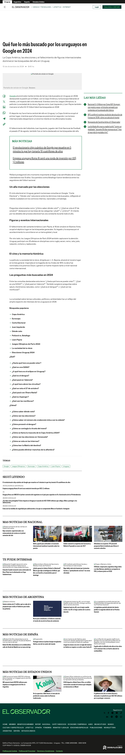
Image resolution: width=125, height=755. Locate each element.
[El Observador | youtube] (117, 713)
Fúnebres (47, 728)
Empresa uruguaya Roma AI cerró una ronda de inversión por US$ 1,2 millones (26, 488)
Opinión (38, 728)
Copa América (43, 466)
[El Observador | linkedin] (107, 717)
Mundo (111, 724)
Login (97, 7)
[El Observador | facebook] (108, 713)
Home (5, 724)
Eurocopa (31, 466)
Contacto (59, 751)
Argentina (17, 2)
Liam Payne (55, 466)
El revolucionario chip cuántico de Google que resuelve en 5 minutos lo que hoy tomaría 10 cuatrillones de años (36, 482)
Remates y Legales (61, 728)
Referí (38, 724)
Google (12, 96)
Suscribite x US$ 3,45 (111, 7)
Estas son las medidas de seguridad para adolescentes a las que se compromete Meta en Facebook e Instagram (36, 508)
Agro (90, 724)
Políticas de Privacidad (27, 751)
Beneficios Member (25, 724)
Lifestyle (57, 7)
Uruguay (7, 2)
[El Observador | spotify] (112, 717)
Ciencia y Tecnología (42, 7)
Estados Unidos (38, 2)
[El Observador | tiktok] (121, 713)
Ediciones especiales (79, 728)
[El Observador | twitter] (104, 713)
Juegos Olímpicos (18, 466)
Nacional (46, 724)
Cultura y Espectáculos (13, 728)
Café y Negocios (59, 724)
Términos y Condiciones (45, 751)
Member (12, 724)
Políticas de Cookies (10, 751)
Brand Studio (100, 724)
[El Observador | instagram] (112, 713)
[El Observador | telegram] (116, 717)
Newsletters (110, 728)
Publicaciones (96, 728)
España (27, 2)
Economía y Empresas (77, 724)
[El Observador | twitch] (121, 717)
